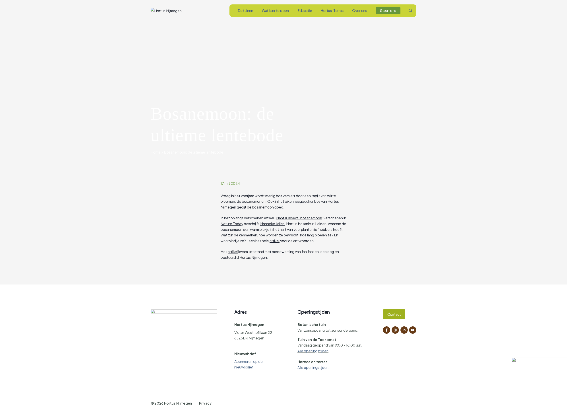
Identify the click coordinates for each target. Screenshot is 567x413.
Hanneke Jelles (272, 223)
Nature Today (232, 223)
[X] (412, 330)
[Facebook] (386, 330)
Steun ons (388, 10)
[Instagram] (395, 330)
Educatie (304, 10)
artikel (275, 240)
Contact (394, 314)
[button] (410, 10)
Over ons (359, 10)
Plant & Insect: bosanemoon (299, 218)
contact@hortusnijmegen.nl (257, 345)
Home (156, 152)
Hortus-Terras (332, 10)
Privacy (205, 403)
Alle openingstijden (312, 351)
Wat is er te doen (275, 10)
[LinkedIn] (404, 330)
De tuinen (245, 10)
